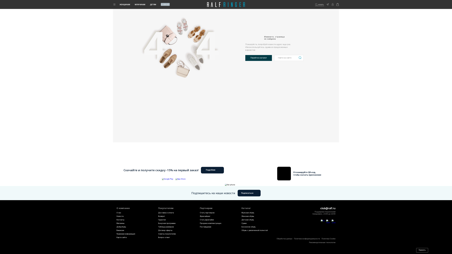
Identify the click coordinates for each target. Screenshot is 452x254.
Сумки (244, 223)
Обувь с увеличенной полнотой (255, 230)
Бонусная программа (167, 223)
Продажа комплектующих (210, 223)
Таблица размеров (166, 227)
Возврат (161, 216)
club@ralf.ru (327, 208)
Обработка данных (284, 239)
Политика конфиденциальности (307, 239)
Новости (120, 216)
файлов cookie (172, 250)
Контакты (120, 220)
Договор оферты (165, 230)
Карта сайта (122, 237)
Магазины (120, 223)
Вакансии (120, 230)
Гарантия (162, 220)
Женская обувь (248, 216)
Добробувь (121, 227)
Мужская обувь (248, 213)
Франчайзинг (205, 216)
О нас (119, 213)
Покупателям (165, 208)
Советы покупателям (167, 234)
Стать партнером (207, 213)
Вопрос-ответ (164, 237)
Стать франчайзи (207, 220)
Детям (153, 5)
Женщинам (125, 5)
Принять (422, 250)
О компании (123, 208)
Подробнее (210, 170)
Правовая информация (126, 234)
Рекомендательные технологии (322, 242)
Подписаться (247, 193)
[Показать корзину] (337, 5)
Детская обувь (248, 220)
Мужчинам (140, 5)
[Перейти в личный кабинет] (332, 5)
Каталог (246, 208)
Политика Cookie (328, 239)
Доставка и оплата (166, 213)
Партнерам (206, 208)
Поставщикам (205, 227)
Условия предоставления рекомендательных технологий (226, 250)
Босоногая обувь (249, 227)
